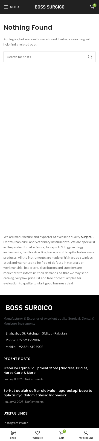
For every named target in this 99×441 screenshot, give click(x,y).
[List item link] (49, 340)
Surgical (87, 237)
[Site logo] (49, 7)
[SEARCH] (90, 57)
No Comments (34, 379)
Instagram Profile (15, 423)
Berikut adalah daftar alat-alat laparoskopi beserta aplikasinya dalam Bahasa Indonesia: (47, 393)
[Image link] (28, 307)
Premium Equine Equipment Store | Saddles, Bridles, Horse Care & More (45, 370)
